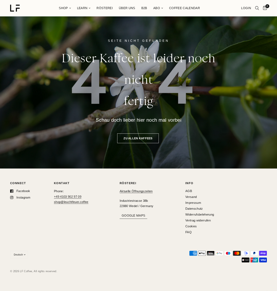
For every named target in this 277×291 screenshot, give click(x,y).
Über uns (127, 8)
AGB (188, 191)
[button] (138, 138)
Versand (191, 197)
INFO (189, 183)
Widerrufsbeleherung (199, 214)
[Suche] (257, 8)
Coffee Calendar (184, 8)
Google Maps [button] (133, 215)
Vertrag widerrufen (198, 220)
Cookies (191, 226)
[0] (264, 8)
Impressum (193, 202)
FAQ (188, 232)
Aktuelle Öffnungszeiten (136, 191)
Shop (63, 8)
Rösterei (105, 8)
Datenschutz (194, 208)
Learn (82, 8)
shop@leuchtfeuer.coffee (71, 202)
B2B (144, 8)
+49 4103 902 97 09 (67, 196)
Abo (156, 8)
